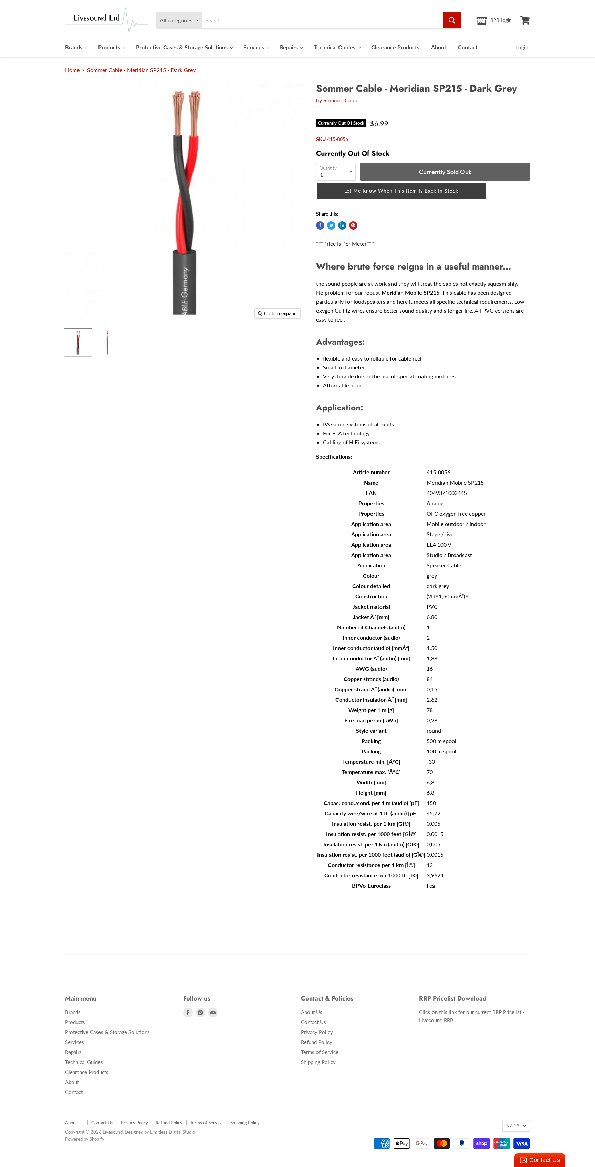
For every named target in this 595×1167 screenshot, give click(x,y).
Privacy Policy (317, 1032)
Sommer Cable (340, 100)
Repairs (289, 47)
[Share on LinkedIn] (342, 225)
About (438, 47)
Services (254, 47)
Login (521, 47)
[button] (401, 191)
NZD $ (513, 1125)
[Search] (452, 20)
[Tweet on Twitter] (331, 225)
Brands (74, 47)
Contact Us (313, 1022)
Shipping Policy (318, 1062)
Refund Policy (316, 1042)
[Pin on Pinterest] (353, 225)
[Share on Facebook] (320, 225)
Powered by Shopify (84, 1139)
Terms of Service (319, 1052)
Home (72, 70)
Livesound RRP (436, 1020)
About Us (311, 1012)
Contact (468, 47)
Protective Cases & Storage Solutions (182, 47)
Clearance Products (395, 47)
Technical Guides (335, 47)
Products (110, 47)
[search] (322, 20)
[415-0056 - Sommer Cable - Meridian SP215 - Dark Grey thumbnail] (78, 342)
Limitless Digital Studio (172, 1132)
